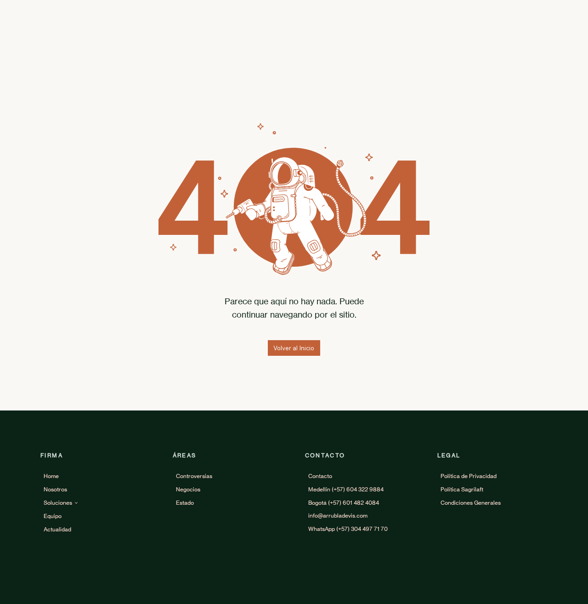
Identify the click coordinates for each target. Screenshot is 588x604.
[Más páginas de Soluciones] (76, 502)
